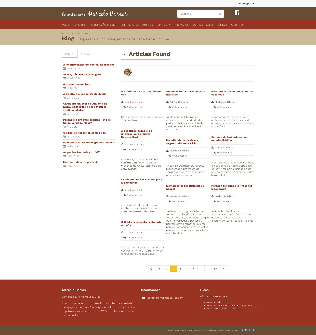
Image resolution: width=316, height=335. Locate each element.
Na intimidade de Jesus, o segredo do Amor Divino (183, 142)
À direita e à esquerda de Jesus (84, 93)
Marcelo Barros (186, 330)
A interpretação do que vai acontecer (88, 64)
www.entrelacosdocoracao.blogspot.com (232, 305)
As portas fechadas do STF (81, 152)
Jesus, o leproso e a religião (82, 74)
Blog (73, 33)
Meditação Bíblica (134, 102)
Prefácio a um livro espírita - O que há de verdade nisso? (87, 121)
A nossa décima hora (77, 84)
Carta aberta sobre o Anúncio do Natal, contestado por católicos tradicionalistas (85, 106)
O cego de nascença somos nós (84, 132)
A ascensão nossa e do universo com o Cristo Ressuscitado (136, 134)
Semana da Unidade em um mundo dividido (229, 138)
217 (215, 268)
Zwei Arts (232, 330)
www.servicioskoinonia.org (222, 308)
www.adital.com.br (218, 302)
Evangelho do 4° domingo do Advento (88, 142)
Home (66, 33)
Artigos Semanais (179, 102)
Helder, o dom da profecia (80, 162)
